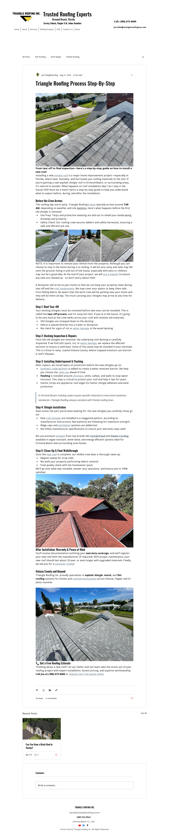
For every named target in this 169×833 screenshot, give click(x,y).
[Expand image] (52, 246)
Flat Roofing (40, 57)
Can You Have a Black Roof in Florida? (39, 746)
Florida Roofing (72, 57)
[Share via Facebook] (37, 690)
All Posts (26, 57)
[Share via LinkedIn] (50, 690)
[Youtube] (79, 825)
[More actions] (131, 75)
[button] (143, 57)
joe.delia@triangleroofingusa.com (130, 27)
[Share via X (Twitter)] (43, 690)
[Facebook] (83, 825)
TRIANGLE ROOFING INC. (85, 807)
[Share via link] (56, 690)
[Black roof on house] (42, 728)
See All (144, 713)
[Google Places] (87, 825)
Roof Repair (56, 57)
